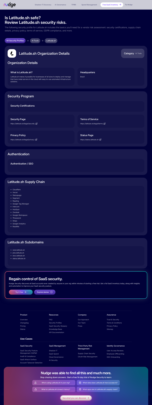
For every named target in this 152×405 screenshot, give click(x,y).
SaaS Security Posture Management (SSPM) (29, 352)
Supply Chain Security (86, 353)
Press (80, 326)
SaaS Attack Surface (28, 359)
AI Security (53, 360)
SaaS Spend (54, 354)
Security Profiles (55, 323)
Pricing (23, 326)
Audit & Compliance (28, 356)
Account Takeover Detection (31, 363)
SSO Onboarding (113, 357)
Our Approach (83, 320)
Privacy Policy (112, 326)
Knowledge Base (55, 329)
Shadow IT (53, 351)
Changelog (24, 323)
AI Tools (35, 40)
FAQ (50, 320)
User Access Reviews (115, 351)
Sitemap (110, 329)
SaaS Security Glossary (58, 326)
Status (22, 329)
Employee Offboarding (115, 354)
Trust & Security (113, 320)
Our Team (82, 323)
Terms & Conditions (114, 323)
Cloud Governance (56, 357)
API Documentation (56, 332)
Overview (24, 320)
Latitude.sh (51, 40)
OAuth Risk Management (87, 357)
